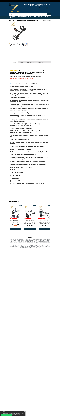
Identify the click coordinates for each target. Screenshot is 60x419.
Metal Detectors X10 (40, 244)
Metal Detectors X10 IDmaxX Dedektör (19, 245)
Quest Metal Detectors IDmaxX (32, 240)
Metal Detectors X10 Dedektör (29, 245)
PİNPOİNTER (40, 16)
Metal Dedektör (29, 247)
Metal (31, 244)
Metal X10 (22, 246)
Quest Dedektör (27, 244)
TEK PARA (34, 16)
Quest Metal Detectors (20, 239)
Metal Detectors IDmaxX (38, 245)
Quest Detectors (38, 242)
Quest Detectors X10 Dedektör (34, 243)
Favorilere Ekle (15, 227)
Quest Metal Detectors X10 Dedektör (22, 240)
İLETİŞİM (11, 17)
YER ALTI (29, 16)
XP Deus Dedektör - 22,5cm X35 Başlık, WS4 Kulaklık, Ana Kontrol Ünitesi (44, 222)
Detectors (33, 247)
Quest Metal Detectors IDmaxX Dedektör (44, 240)
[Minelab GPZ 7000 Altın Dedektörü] (15, 212)
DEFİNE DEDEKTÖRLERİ (22, 16)
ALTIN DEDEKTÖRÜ (13, 16)
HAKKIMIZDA (46, 16)
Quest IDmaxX (15, 244)
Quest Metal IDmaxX (17, 242)
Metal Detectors (34, 244)
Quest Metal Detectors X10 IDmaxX (37, 239)
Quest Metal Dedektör (32, 242)
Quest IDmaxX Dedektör (21, 244)
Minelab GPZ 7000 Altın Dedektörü (15, 221)
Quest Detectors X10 (44, 242)
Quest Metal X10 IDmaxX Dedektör (39, 241)
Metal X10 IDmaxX (27, 246)
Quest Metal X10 (23, 241)
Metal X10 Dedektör (42, 246)
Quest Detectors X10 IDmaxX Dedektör (24, 243)
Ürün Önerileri (40, 62)
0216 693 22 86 (41, 5)
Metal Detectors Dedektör (17, 246)
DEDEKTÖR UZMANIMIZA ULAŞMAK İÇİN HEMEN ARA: (35, 4)
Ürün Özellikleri (13, 62)
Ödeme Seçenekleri (30, 62)
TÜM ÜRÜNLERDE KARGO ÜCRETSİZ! (30, 1)
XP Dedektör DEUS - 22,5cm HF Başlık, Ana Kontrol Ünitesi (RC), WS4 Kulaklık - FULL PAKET (30, 222)
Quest (11, 239)
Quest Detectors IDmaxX (43, 243)
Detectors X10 (38, 247)
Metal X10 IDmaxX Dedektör (35, 246)
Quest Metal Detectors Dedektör (15, 241)
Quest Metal (14, 239)
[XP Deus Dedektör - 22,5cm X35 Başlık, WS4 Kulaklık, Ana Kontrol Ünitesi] (44, 212)
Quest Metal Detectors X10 (28, 239)
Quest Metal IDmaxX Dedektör (24, 242)
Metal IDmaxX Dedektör (23, 247)
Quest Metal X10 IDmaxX (29, 241)
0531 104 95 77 (34, 5)
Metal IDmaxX (47, 246)
